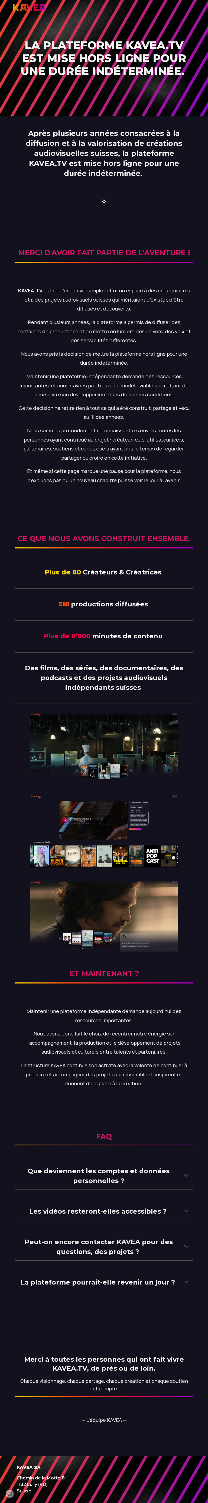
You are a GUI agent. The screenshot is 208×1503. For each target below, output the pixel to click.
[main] (104, 58)
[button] (186, 1175)
